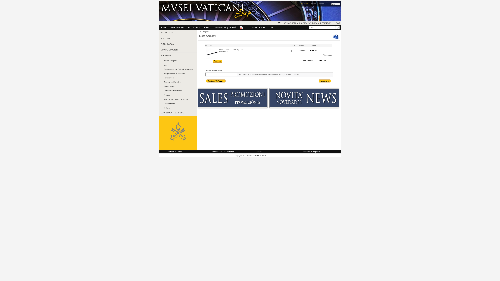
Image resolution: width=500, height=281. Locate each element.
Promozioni (220, 28)
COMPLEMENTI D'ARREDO (172, 113)
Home (163, 28)
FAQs (259, 152)
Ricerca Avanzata (308, 23)
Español (321, 4)
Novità (232, 28)
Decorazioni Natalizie (172, 82)
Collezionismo (169, 104)
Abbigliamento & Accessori (174, 73)
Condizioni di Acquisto (311, 152)
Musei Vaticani (177, 28)
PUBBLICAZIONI (167, 44)
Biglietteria (194, 28)
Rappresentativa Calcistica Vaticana (178, 69)
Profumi (167, 95)
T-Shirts (167, 108)
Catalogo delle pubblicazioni (259, 28)
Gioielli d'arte (169, 86)
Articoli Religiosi (170, 61)
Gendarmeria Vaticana (173, 91)
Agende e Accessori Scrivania (176, 99)
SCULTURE (165, 38)
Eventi (207, 28)
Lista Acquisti (289, 23)
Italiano (304, 4)
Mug (165, 65)
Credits (263, 155)
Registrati (325, 23)
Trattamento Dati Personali (223, 152)
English (313, 4)
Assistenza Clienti (174, 152)
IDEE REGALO (167, 33)
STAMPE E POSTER (169, 50)
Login (337, 23)
